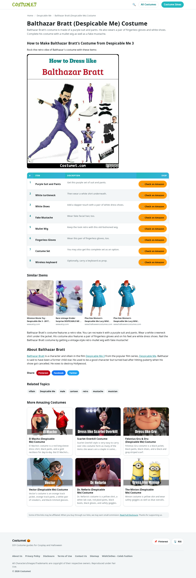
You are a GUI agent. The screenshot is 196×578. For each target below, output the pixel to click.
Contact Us (81, 556)
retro (85, 391)
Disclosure (49, 556)
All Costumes (148, 4)
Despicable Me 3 (95, 356)
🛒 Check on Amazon (152, 184)
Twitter (73, 372)
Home (30, 15)
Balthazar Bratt (35, 356)
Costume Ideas (172, 4)
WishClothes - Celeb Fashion (117, 556)
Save (33, 59)
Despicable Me (44, 15)
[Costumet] (24, 4)
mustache (98, 391)
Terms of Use (65, 556)
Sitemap (94, 556)
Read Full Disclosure (129, 515)
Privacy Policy (32, 556)
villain (32, 391)
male (62, 391)
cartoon (74, 391)
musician (112, 391)
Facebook (59, 372)
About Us (17, 556)
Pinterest (43, 372)
